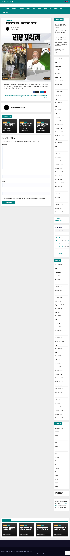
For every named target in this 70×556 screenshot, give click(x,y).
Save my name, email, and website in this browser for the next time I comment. (24, 198)
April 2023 (57, 197)
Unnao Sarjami (16, 27)
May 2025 (57, 113)
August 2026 (58, 59)
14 (68, 240)
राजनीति (28, 8)
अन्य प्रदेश (57, 435)
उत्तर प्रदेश (5, 122)
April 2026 (57, 73)
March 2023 (58, 201)
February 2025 (59, 124)
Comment (5, 144)
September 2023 (59, 182)
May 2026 (57, 70)
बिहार (56, 472)
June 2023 (58, 190)
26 (62, 247)
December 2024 (59, 131)
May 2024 (57, 153)
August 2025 (58, 102)
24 (56, 247)
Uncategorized (59, 428)
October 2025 (58, 95)
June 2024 (58, 150)
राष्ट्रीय (8, 8)
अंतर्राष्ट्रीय (22, 8)
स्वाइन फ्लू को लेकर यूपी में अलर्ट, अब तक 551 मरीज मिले (42, 125)
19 (62, 243)
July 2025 (57, 106)
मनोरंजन (55, 8)
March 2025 (58, 121)
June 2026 (58, 66)
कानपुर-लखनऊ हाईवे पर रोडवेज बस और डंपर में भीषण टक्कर (61, 51)
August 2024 (58, 142)
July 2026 (57, 62)
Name (4, 173)
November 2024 (59, 135)
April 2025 (57, 117)
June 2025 (58, 110)
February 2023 (59, 204)
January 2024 (58, 168)
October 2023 (58, 179)
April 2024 (58, 157)
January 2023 (58, 208)
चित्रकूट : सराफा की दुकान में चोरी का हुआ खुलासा (15, 95)
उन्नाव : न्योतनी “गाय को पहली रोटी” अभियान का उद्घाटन (37, 96)
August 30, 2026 (9, 532)
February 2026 (59, 80)
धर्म (50, 8)
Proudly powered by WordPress (8, 551)
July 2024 (57, 146)
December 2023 (59, 172)
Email (4, 181)
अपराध (34, 8)
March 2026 (58, 77)
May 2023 (57, 193)
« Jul (60, 253)
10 (56, 240)
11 (59, 240)
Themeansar (29, 551)
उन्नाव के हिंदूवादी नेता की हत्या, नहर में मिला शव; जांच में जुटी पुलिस (61, 26)
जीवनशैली (45, 8)
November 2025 (59, 91)
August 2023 (58, 186)
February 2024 (59, 164)
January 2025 (58, 128)
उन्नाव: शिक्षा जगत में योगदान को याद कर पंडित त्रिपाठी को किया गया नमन (61, 44)
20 (65, 243)
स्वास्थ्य (39, 8)
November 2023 (59, 175)
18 (59, 243)
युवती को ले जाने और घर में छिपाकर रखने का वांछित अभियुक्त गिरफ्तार (60, 32)
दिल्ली (56, 461)
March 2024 (58, 161)
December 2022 (59, 212)
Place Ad (5, 12)
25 (59, 247)
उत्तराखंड (57, 450)
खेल (61, 8)
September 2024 (59, 139)
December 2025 (59, 88)
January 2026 (58, 84)
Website (4, 190)
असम (56, 442)
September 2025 (59, 99)
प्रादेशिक (14, 8)
